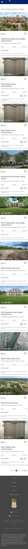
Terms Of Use (8, 520)
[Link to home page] (14, 2)
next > (25, 470)
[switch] (25, 34)
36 (22, 470)
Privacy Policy (18, 520)
